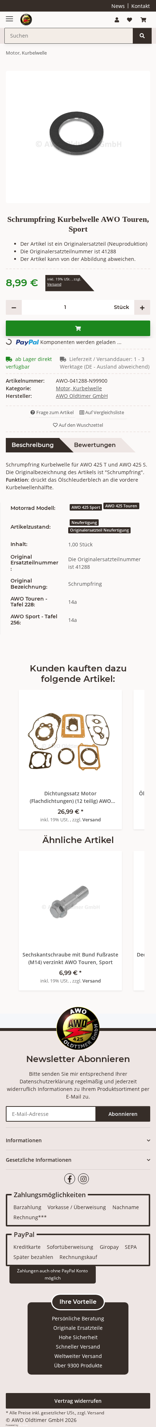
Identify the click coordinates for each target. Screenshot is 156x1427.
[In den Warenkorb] (78, 328)
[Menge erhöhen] (142, 307)
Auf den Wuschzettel (80, 425)
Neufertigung (84, 522)
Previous (30, 754)
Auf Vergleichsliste (104, 412)
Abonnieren (122, 1113)
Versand (54, 284)
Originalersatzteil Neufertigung (99, 530)
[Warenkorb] (143, 19)
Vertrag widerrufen (78, 1400)
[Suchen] (142, 36)
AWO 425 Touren (121, 505)
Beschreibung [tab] (33, 445)
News (118, 6)
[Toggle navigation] (9, 16)
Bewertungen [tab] (95, 445)
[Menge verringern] (14, 307)
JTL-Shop (23, 1425)
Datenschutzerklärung (47, 1081)
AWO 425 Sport (85, 507)
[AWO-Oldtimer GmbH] (26, 20)
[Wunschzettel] (129, 19)
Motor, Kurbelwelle (79, 388)
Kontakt (140, 6)
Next (127, 754)
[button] (117, 19)
